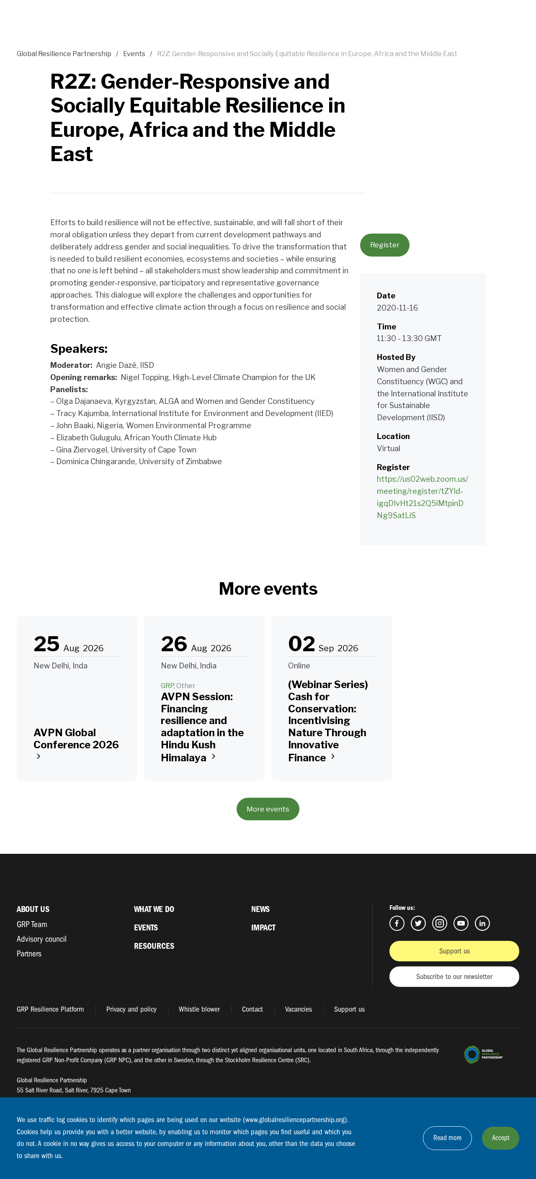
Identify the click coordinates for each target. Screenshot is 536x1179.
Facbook (397, 923)
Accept (500, 1138)
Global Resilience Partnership (64, 54)
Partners (29, 953)
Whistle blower (199, 1009)
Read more (447, 1138)
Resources (154, 946)
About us (33, 909)
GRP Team (32, 924)
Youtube (461, 923)
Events (134, 54)
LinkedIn (482, 923)
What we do (154, 909)
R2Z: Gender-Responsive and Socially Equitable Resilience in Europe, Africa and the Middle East (307, 54)
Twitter (418, 923)
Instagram (439, 923)
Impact (263, 927)
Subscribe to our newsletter (454, 976)
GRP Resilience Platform (50, 1009)
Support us (454, 951)
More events (268, 809)
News (260, 909)
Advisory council (42, 939)
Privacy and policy (131, 1009)
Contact (252, 1009)
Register (384, 245)
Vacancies (298, 1009)
